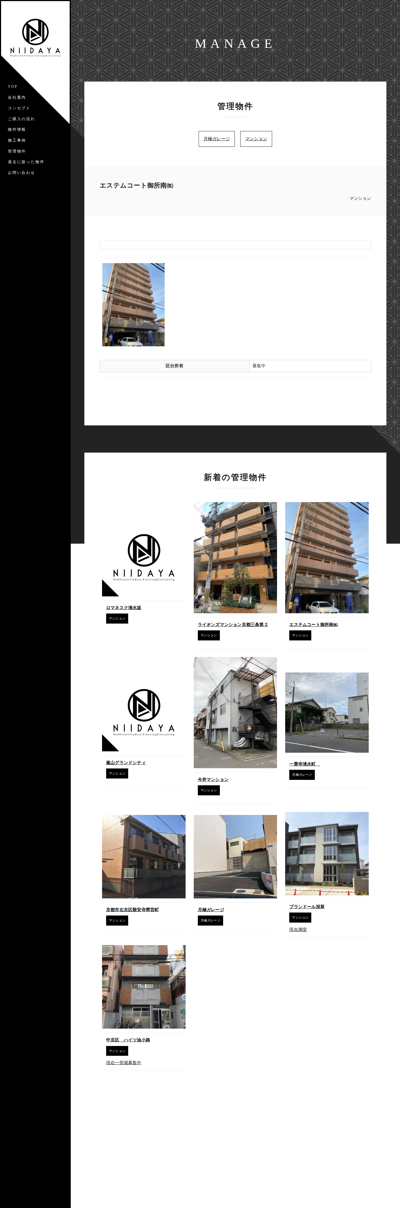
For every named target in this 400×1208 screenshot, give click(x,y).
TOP (12, 87)
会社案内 (17, 97)
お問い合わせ (21, 173)
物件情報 (17, 129)
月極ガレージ (217, 138)
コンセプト (19, 108)
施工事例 (17, 140)
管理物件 (17, 151)
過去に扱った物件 (26, 162)
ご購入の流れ (21, 119)
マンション (256, 138)
